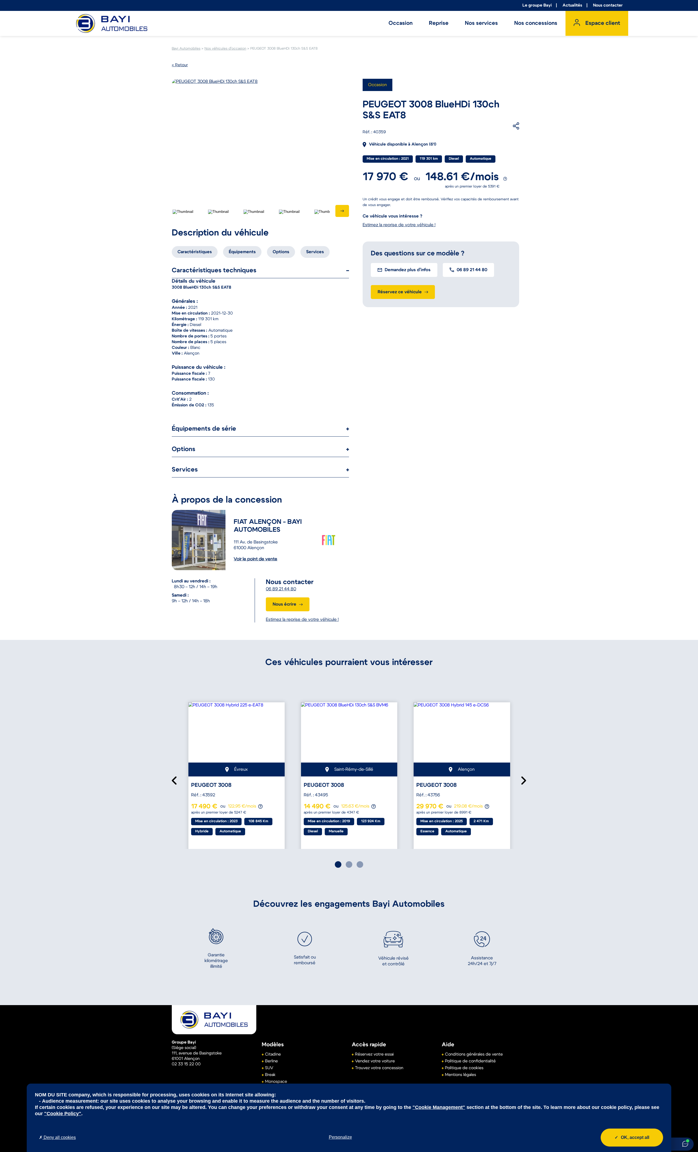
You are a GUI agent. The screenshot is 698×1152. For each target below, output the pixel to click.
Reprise (439, 23)
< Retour (180, 65)
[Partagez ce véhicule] (508, 125)
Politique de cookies (464, 1068)
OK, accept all (635, 1137)
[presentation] (342, 211)
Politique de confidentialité (470, 1061)
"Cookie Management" (439, 1107)
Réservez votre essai (374, 1054)
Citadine (273, 1054)
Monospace (276, 1082)
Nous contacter (608, 5)
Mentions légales (460, 1075)
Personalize (340, 1137)
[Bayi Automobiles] (214, 1019)
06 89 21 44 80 (281, 589)
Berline (271, 1061)
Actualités (572, 5)
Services (315, 252)
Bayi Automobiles (186, 48)
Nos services (481, 23)
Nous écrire (284, 604)
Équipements (242, 252)
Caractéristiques (194, 252)
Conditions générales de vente (474, 1054)
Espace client (602, 23)
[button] (338, 864)
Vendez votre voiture (375, 1061)
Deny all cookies (59, 1137)
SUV (269, 1068)
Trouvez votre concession (379, 1068)
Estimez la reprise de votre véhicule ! (302, 619)
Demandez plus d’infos (408, 270)
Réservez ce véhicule (400, 292)
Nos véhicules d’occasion (225, 48)
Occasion (401, 23)
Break (270, 1075)
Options (281, 252)
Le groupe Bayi (537, 5)
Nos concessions (535, 23)
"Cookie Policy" (62, 1113)
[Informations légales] (505, 179)
